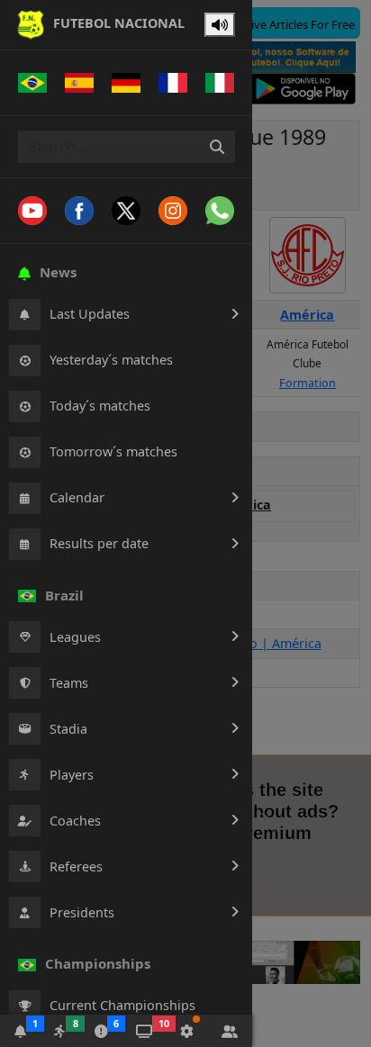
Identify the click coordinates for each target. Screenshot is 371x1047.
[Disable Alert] (219, 25)
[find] (217, 147)
